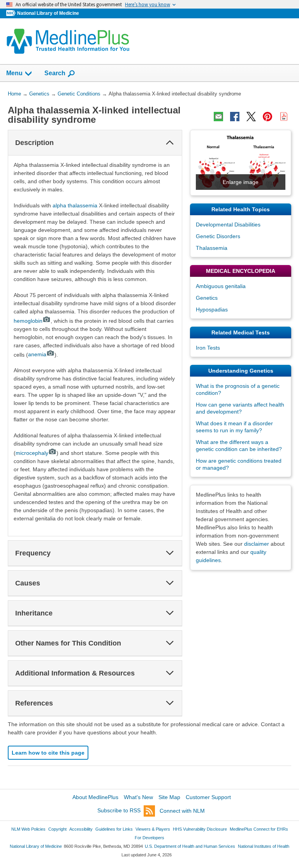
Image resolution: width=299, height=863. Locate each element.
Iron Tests (208, 348)
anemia (37, 354)
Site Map (169, 797)
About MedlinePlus (95, 797)
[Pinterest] (267, 116)
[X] (251, 116)
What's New (138, 797)
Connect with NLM (182, 811)
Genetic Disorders (218, 236)
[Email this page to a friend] (218, 116)
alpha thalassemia (75, 205)
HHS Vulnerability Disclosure (200, 829)
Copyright (57, 829)
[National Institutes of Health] (11, 13)
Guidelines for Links (114, 829)
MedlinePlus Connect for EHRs (259, 829)
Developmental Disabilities (228, 224)
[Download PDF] (283, 116)
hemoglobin (28, 321)
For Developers (149, 837)
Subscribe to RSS (119, 811)
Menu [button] (14, 73)
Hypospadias (212, 309)
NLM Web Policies (28, 829)
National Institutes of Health (263, 846)
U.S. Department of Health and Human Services (190, 846)
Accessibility (81, 829)
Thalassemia (211, 248)
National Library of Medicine (48, 13)
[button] (170, 143)
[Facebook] (234, 116)
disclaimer (256, 544)
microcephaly (32, 453)
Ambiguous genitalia (221, 286)
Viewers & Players (152, 829)
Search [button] (54, 72)
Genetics (207, 298)
